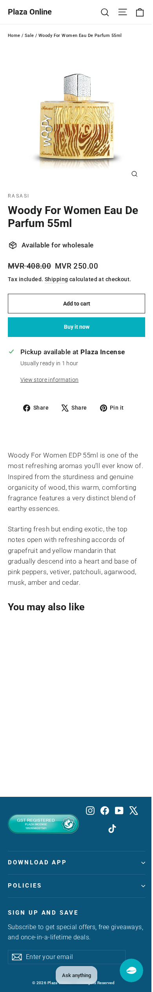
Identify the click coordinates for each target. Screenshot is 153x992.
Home (14, 35)
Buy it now (76, 327)
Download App (37, 862)
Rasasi (18, 196)
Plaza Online (30, 11)
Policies (25, 885)
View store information (49, 380)
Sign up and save (43, 912)
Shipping (56, 279)
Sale (29, 35)
